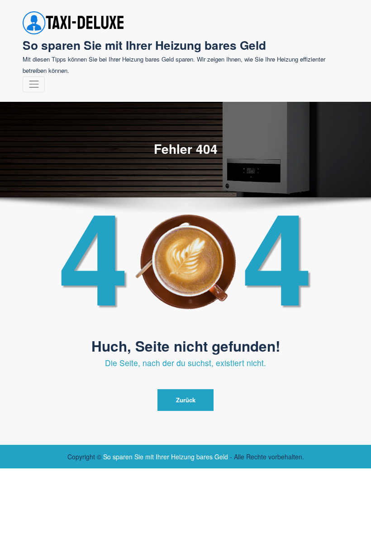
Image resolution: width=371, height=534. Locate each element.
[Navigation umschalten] (34, 84)
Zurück (185, 400)
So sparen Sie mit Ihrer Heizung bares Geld (144, 44)
